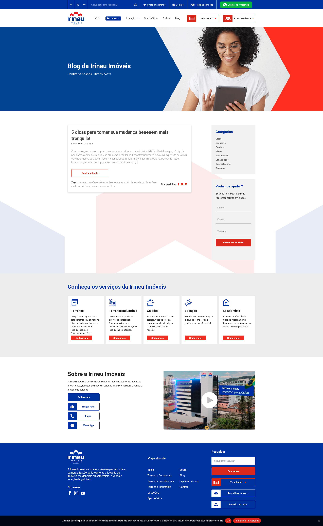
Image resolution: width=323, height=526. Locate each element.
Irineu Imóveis (76, 18)
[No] (318, 520)
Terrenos (220, 168)
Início (97, 18)
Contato (180, 5)
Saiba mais (84, 397)
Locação (131, 18)
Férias (219, 151)
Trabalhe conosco (204, 5)
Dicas (218, 139)
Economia (221, 143)
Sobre (166, 18)
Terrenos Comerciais (160, 475)
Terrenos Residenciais (161, 481)
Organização (222, 160)
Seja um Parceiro (189, 481)
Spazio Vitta (151, 18)
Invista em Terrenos (156, 5)
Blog (177, 18)
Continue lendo (89, 173)
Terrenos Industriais (159, 487)
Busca (134, 4)
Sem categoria (223, 164)
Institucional (222, 155)
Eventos (220, 147)
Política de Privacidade (247, 520)
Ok (228, 520)
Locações (153, 492)
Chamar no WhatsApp (238, 5)
